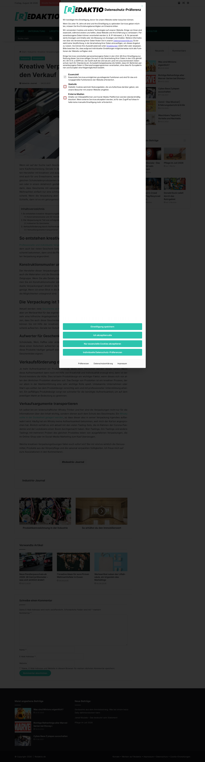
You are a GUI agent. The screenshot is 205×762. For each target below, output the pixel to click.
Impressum (122, 363)
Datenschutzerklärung (123, 40)
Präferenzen (83, 363)
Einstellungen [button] (112, 46)
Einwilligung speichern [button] (102, 326)
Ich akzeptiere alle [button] (102, 335)
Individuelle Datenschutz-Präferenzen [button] (102, 352)
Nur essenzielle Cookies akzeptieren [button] (102, 343)
